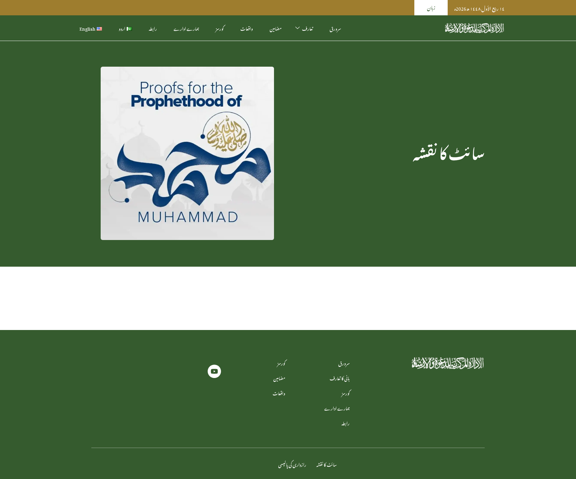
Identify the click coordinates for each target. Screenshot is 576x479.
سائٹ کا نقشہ (326, 463)
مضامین (276, 27)
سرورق (335, 27)
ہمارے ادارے (186, 27)
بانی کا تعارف (340, 377)
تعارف (307, 27)
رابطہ (153, 27)
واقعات (246, 27)
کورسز (220, 27)
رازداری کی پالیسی (292, 463)
